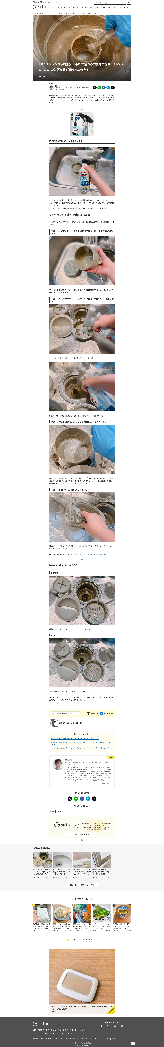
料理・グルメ (100, 7)
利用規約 (66, 1039)
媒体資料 (114, 1039)
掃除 (60, 811)
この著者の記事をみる (106, 783)
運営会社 (107, 1039)
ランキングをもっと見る (83, 939)
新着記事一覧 (58, 1033)
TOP (35, 13)
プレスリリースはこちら (47, 1039)
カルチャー (127, 7)
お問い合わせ (36, 1039)
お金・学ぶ (111, 7)
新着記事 (67, 7)
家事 (53, 811)
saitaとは (68, 1033)
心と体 (119, 7)
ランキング (58, 7)
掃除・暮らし (89, 7)
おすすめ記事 (58, 1039)
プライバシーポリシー (87, 1039)
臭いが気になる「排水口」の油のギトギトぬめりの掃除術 (87, 554)
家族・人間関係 (78, 7)
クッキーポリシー (99, 1039)
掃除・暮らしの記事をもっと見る (82, 885)
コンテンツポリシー (75, 1039)
